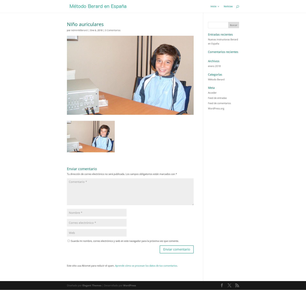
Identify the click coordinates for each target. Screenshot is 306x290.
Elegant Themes (91, 285)
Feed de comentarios (219, 103)
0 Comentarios (112, 30)
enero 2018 (214, 66)
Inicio (213, 6)
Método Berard (216, 79)
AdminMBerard (79, 30)
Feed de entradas (217, 97)
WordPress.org (216, 108)
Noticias (228, 6)
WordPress (129, 285)
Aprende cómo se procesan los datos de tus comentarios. (146, 265)
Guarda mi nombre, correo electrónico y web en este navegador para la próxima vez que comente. (125, 240)
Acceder (212, 92)
